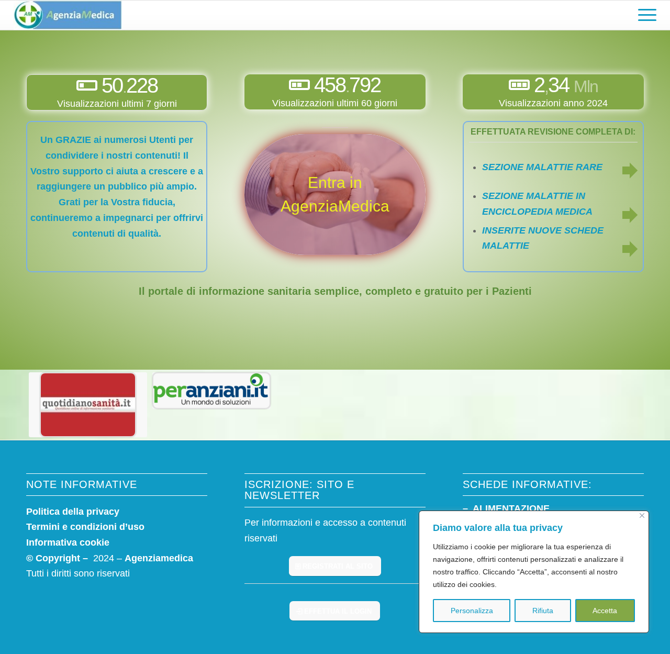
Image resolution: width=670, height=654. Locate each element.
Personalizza (472, 610)
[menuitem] (643, 15)
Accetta (605, 610)
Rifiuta (542, 610)
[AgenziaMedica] (68, 15)
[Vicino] (642, 515)
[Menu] (643, 15)
